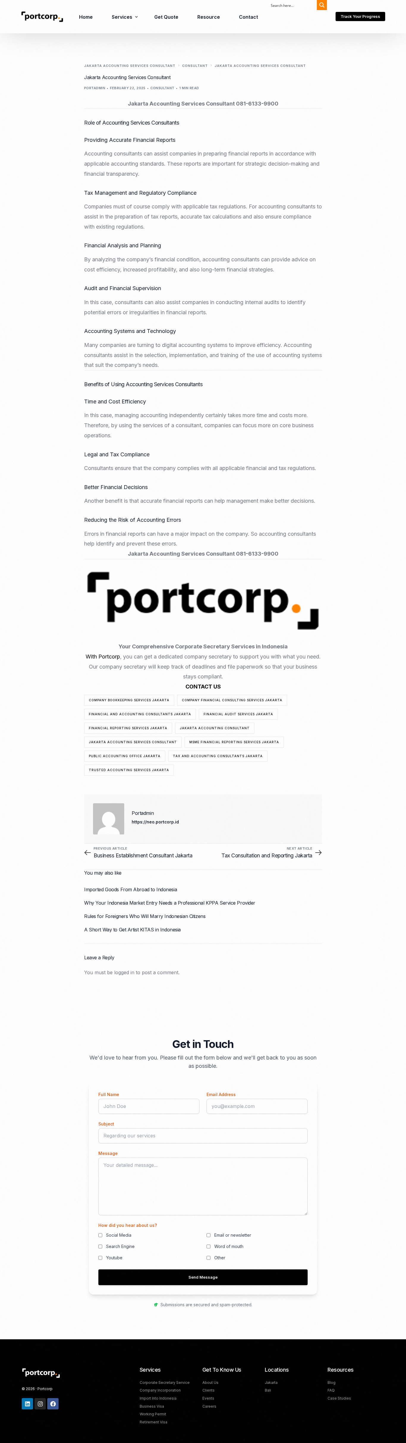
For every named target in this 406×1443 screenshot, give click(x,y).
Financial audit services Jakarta (238, 714)
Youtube (114, 1257)
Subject (106, 1123)
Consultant (162, 88)
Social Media (118, 1235)
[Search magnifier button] (322, 5)
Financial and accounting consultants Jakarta (140, 714)
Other (219, 1257)
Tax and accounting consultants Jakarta (218, 756)
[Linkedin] (27, 1403)
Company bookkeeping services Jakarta (129, 700)
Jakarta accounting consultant (215, 728)
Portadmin (94, 88)
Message (108, 1153)
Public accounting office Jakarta (124, 756)
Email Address (221, 1094)
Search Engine (120, 1246)
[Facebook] (53, 1403)
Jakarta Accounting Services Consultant (133, 742)
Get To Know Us (221, 1370)
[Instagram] (40, 1403)
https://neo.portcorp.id (155, 822)
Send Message (203, 1277)
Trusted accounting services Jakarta (129, 770)
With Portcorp (103, 656)
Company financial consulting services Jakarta (232, 700)
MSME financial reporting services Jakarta (234, 742)
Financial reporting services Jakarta (128, 728)
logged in (124, 972)
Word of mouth (228, 1246)
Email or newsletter (232, 1235)
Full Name (108, 1094)
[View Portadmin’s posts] (108, 818)
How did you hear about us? (127, 1225)
